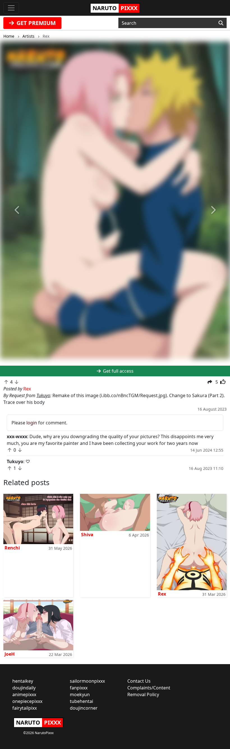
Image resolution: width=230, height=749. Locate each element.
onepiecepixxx (27, 701)
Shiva (87, 534)
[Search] (221, 23)
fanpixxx (79, 688)
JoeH (9, 654)
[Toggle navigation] (11, 7)
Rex (162, 594)
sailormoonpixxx (87, 681)
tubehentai (81, 701)
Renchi (12, 548)
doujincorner (84, 708)
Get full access (118, 371)
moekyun (80, 694)
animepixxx (24, 694)
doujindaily (24, 688)
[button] (17, 210)
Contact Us (139, 681)
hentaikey (22, 681)
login (31, 423)
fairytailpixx (24, 708)
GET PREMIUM (35, 23)
